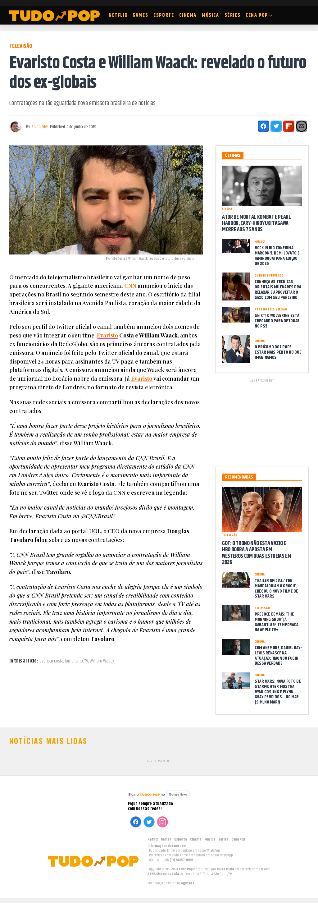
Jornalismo (74, 661)
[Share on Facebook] (263, 126)
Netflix (118, 15)
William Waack (102, 661)
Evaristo (107, 335)
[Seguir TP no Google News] (159, 799)
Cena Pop (257, 15)
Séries (233, 15)
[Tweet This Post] (276, 126)
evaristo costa (51, 661)
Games (140, 15)
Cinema (188, 15)
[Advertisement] (262, 422)
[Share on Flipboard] (288, 126)
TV (86, 661)
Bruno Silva (39, 126)
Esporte (163, 15)
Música (210, 15)
